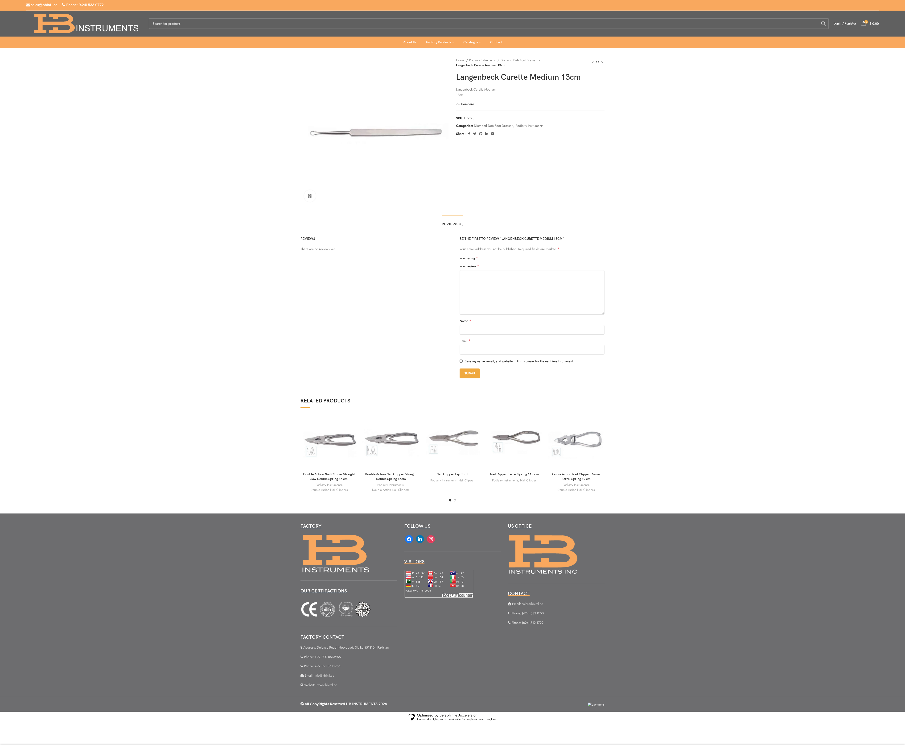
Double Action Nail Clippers (329, 490)
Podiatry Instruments (482, 60)
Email (465, 341)
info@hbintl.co (324, 675)
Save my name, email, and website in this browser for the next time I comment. (519, 361)
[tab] (452, 222)
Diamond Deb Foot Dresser (519, 60)
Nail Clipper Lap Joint (452, 474)
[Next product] (602, 62)
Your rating (469, 258)
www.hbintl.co (327, 685)
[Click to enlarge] (310, 196)
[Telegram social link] (493, 134)
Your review (469, 266)
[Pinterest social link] (481, 134)
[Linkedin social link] (487, 134)
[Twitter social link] (475, 134)
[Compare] (354, 420)
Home (460, 60)
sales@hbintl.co (44, 5)
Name (465, 320)
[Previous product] (592, 62)
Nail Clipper (466, 480)
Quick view (354, 431)
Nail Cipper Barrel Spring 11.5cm (514, 474)
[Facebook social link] (469, 134)
